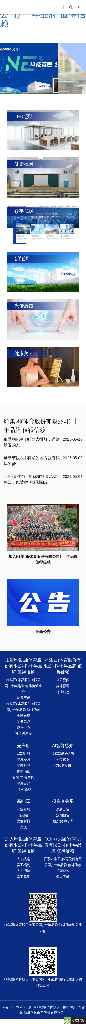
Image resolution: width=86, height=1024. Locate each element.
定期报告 (63, 815)
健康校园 (23, 759)
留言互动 (63, 877)
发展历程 (23, 698)
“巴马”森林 (23, 789)
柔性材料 (23, 821)
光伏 (23, 827)
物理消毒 (23, 771)
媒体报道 (63, 686)
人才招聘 (23, 871)
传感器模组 (62, 765)
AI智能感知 (62, 745)
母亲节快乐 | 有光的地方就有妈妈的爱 (32, 461)
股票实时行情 (63, 821)
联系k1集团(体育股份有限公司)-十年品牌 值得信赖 (62, 845)
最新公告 (63, 809)
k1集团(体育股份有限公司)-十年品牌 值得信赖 (41, 425)
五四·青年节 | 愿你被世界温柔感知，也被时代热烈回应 (30, 479)
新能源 (23, 801)
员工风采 (23, 877)
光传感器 (63, 759)
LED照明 (23, 753)
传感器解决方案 (63, 753)
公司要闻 (63, 680)
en (80, 7)
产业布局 (23, 809)
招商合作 (63, 871)
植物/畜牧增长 (23, 777)
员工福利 (23, 865)
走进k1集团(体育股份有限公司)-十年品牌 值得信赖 (23, 666)
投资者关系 (63, 801)
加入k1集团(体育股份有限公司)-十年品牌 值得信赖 (23, 845)
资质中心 (23, 728)
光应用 (23, 745)
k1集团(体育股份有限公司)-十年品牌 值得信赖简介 (23, 686)
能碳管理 (23, 765)
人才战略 (23, 859)
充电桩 (23, 815)
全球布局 (23, 716)
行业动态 (63, 692)
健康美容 (23, 783)
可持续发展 (23, 734)
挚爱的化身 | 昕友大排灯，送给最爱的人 (32, 442)
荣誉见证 (23, 722)
